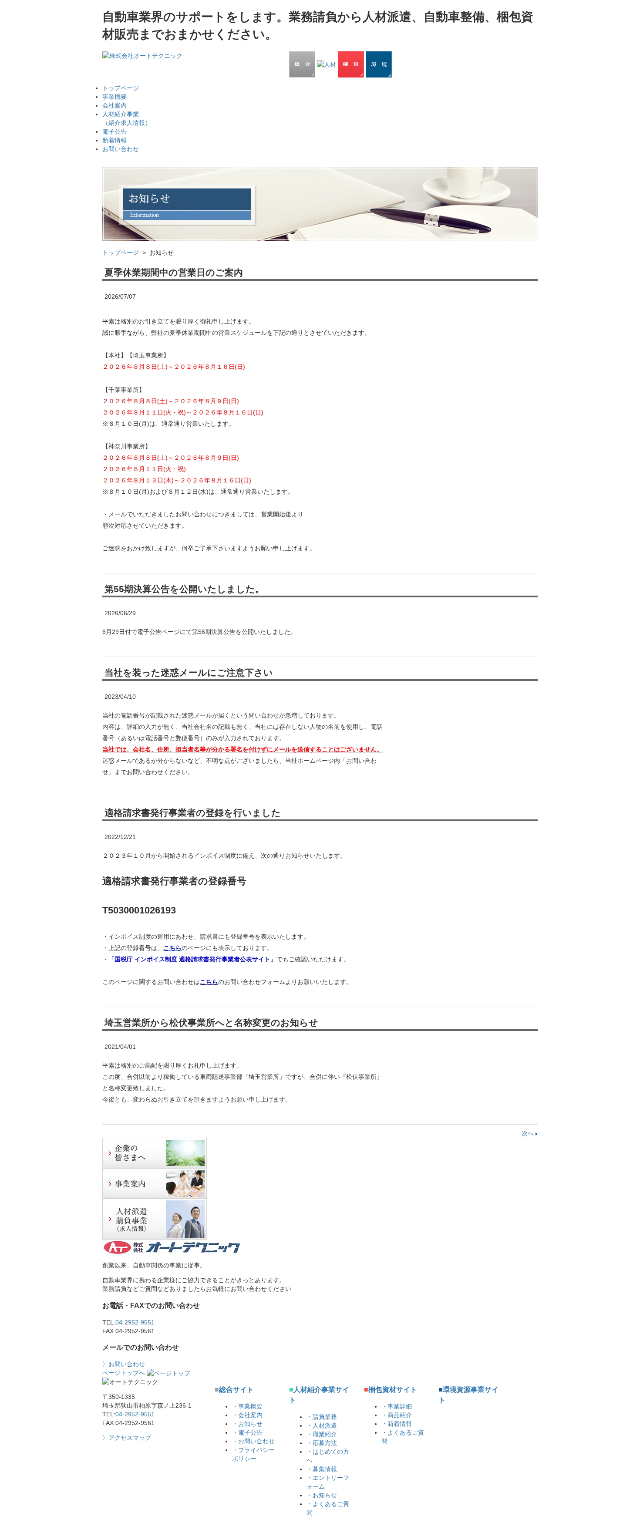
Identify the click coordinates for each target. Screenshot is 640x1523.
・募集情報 (322, 1469)
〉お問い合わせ (123, 1364)
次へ (529, 1133)
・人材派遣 (322, 1425)
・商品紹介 (396, 1415)
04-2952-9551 (135, 1322)
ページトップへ (124, 1372)
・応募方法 (322, 1442)
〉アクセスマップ (126, 1437)
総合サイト (234, 1389)
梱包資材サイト (390, 1389)
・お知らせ (247, 1423)
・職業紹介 (322, 1434)
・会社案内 (247, 1415)
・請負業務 (322, 1416)
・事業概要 (247, 1406)
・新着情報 (396, 1423)
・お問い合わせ (253, 1441)
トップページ (120, 252)
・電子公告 (247, 1432)
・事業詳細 (396, 1406)
